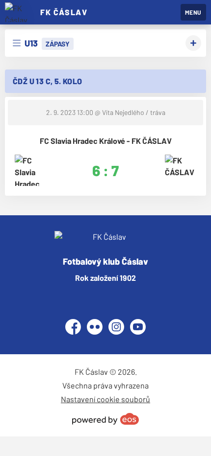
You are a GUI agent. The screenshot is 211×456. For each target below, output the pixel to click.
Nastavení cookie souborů (105, 399)
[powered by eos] (105, 419)
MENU (193, 12)
